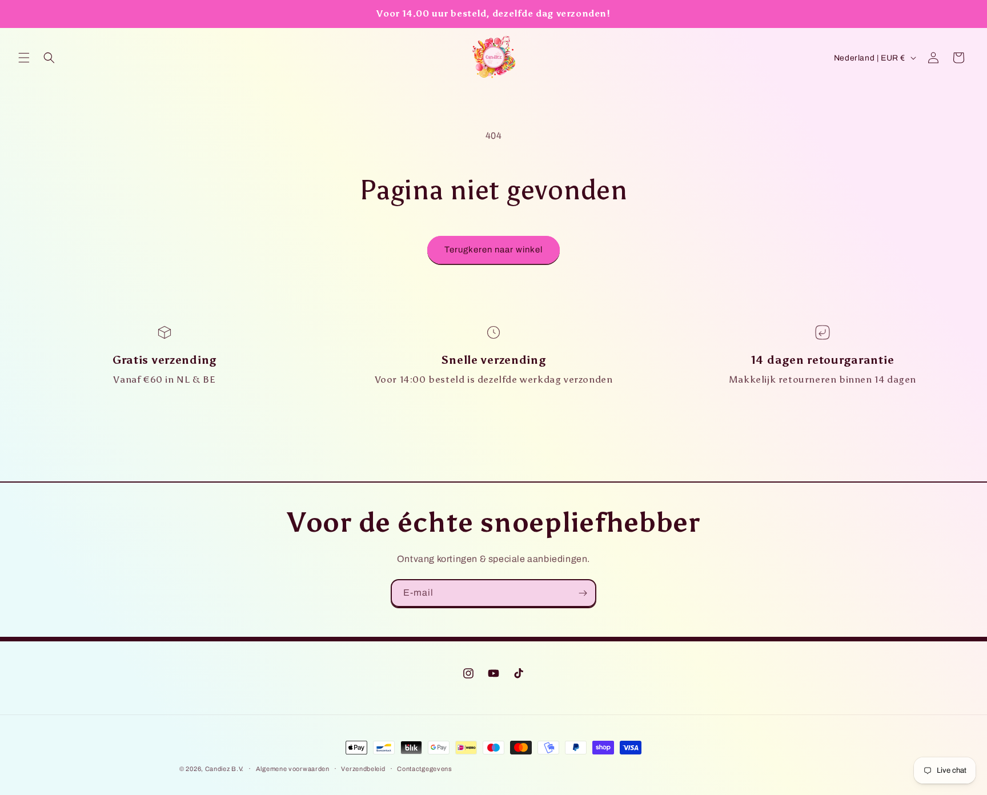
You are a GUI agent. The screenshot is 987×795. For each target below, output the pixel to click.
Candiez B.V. (224, 768)
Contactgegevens (424, 768)
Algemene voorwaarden (293, 768)
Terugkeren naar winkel (493, 249)
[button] (24, 57)
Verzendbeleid (363, 768)
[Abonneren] (582, 593)
